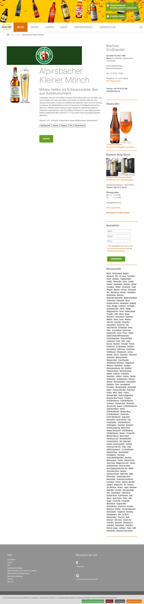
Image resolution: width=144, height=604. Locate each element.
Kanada (109, 355)
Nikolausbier (111, 460)
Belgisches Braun (130, 298)
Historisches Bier (119, 390)
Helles (109, 393)
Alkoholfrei (111, 420)
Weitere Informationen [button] (134, 601)
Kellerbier (110, 384)
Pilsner (118, 482)
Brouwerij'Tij (128, 523)
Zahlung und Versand (14, 568)
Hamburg (120, 455)
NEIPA (131, 468)
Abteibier (127, 284)
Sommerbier (111, 349)
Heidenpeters (112, 514)
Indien (109, 390)
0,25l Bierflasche (126, 401)
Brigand (109, 290)
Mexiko (122, 433)
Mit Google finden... (114, 81)
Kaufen (46, 139)
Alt (125, 485)
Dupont (109, 374)
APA (130, 498)
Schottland (130, 349)
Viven (119, 333)
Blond (121, 314)
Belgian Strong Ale (114, 431)
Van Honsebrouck (128, 509)
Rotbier (118, 509)
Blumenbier (111, 504)
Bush (127, 517)
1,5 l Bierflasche (127, 449)
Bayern (119, 406)
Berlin (109, 273)
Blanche (117, 290)
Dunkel (120, 487)
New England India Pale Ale (117, 468)
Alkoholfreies (112, 506)
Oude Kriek (111, 463)
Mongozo (110, 276)
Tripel (134, 287)
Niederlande (111, 295)
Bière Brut (127, 441)
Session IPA (111, 406)
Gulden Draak (130, 311)
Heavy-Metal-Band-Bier (115, 458)
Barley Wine (125, 428)
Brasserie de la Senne (124, 531)
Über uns (10, 582)
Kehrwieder (111, 531)
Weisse (109, 382)
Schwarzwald (123, 452)
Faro (129, 420)
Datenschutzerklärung (116, 251)
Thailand (127, 398)
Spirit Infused (121, 420)
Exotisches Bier (112, 309)
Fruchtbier (131, 276)
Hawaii (132, 463)
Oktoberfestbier (119, 382)
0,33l (134, 528)
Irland (116, 319)
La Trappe (130, 306)
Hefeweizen (111, 379)
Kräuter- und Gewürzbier (116, 444)
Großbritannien (112, 466)
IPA (127, 325)
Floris (121, 311)
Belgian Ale (118, 485)
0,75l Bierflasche (113, 414)
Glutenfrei (126, 322)
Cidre (129, 447)
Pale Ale (110, 322)
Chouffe (110, 314)
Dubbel (109, 282)
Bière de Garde (124, 466)
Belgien (126, 273)
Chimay (124, 290)
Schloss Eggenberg (125, 395)
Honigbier (110, 287)
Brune (127, 314)
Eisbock (117, 374)
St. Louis (122, 276)
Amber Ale (127, 520)
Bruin (130, 328)
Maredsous (115, 292)
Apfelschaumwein (113, 449)
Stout (109, 306)
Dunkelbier (125, 374)
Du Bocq (125, 514)
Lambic (131, 282)
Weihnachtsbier (121, 357)
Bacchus (120, 295)
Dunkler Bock (112, 496)
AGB (8, 565)
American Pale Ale (114, 447)
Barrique (110, 366)
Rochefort (110, 317)
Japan (126, 487)
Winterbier (130, 403)
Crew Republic (123, 360)
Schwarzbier (111, 325)
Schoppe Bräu (112, 395)
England (133, 303)
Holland (129, 444)
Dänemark (120, 301)
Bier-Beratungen (127, 180)
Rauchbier (129, 317)
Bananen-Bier (112, 517)
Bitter (120, 393)
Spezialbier (118, 366)
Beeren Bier (111, 479)
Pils (116, 276)
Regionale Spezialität (115, 298)
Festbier (130, 485)
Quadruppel (118, 284)
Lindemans (111, 341)
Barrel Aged (124, 436)
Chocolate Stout (113, 471)
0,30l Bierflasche (124, 422)
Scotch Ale (127, 330)
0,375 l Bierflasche (113, 417)
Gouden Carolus (113, 303)
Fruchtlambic (112, 422)
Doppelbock (129, 363)
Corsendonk (116, 330)
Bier (119, 514)
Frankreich (111, 347)
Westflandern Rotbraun (115, 363)
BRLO (115, 393)
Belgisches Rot (112, 311)
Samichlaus (119, 525)
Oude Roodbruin (113, 409)
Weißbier (128, 368)
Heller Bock (126, 493)
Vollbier (119, 376)
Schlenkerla (120, 317)
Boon (128, 301)
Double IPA (130, 433)
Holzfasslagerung (113, 428)
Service (9, 562)
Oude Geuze (117, 498)
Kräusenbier (131, 382)
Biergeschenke (112, 177)
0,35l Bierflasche (113, 412)
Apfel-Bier (110, 490)
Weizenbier (126, 287)
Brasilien (117, 344)
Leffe (116, 314)
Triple (129, 528)
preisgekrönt (125, 384)
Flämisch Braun (112, 371)
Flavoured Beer (126, 338)
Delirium (110, 520)
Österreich (133, 355)
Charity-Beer (115, 493)
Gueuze (123, 292)
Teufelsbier (131, 292)
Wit (120, 441)
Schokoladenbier (113, 338)
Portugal (124, 344)
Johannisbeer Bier (123, 477)
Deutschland (117, 273)
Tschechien (111, 301)
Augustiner (126, 417)
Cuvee (121, 319)
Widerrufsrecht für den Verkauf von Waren (22, 571)
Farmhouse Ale (112, 439)
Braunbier (129, 425)
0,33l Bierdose (127, 431)
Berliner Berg (125, 412)
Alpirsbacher (111, 512)
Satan (125, 282)
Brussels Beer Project (115, 398)
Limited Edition (112, 441)
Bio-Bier (132, 482)
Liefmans (122, 306)
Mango (128, 309)
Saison (116, 355)
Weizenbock (121, 352)
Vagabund (121, 512)
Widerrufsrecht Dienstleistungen (18, 573)
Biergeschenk (112, 360)
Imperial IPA (111, 333)
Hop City (121, 517)
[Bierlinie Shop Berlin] (120, 167)
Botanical (110, 509)
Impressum (11, 560)
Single (109, 501)
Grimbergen (122, 328)
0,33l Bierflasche (113, 401)
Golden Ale (124, 414)
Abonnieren (116, 259)
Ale (108, 292)
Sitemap (10, 579)
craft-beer (110, 403)
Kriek (118, 341)
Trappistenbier (125, 279)
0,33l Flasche (123, 496)
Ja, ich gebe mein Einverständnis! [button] (93, 601)
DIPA (131, 474)
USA (123, 341)
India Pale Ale (112, 328)
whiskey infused (113, 474)
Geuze (109, 498)
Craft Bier (110, 523)
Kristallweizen (122, 379)
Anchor (130, 352)
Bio (122, 368)
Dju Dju (109, 344)
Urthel (131, 333)
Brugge (114, 306)
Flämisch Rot (129, 460)
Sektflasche (111, 352)
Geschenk (124, 355)
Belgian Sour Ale (122, 463)
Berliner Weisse (112, 436)
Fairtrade (117, 322)
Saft (130, 496)
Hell (108, 493)
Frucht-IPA (116, 501)
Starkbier (115, 279)
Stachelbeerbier (125, 439)
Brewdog (129, 512)
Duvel (109, 279)
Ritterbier (133, 487)
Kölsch (131, 344)
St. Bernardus (121, 347)
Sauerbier (121, 425)
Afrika (122, 309)
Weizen (133, 376)
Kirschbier (110, 387)
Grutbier (110, 485)
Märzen (109, 319)
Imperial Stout (112, 452)
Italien (122, 409)
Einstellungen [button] (120, 601)
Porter (125, 333)
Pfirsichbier (111, 477)
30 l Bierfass (111, 487)
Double (120, 460)
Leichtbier (110, 482)
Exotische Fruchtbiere (125, 479)
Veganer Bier (121, 504)
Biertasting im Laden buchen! (118, 213)
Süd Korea (121, 349)
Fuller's (126, 393)
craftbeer (122, 528)
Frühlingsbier (111, 425)
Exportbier (110, 376)
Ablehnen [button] (109, 601)
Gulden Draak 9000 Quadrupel (118, 336)
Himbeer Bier (120, 403)
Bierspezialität (121, 387)
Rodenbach (124, 303)
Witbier (118, 287)
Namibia (128, 458)
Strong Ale (132, 290)
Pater (109, 330)
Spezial (124, 482)
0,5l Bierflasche (112, 433)
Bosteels (118, 523)
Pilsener (132, 379)
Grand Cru (122, 506)
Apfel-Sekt (124, 474)
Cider (124, 447)
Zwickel (126, 376)
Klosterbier (132, 387)
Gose (117, 384)
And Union (131, 390)
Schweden (110, 357)
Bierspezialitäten (125, 177)
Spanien (123, 471)
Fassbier (127, 366)
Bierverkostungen (113, 180)
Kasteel (109, 284)
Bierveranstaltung (113, 368)
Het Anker (118, 520)
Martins (128, 319)
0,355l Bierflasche (130, 406)
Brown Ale (121, 325)
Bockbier (130, 347)
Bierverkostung (125, 371)
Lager (128, 341)
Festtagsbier (111, 455)
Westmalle (117, 282)
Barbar (134, 284)
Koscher (130, 506)
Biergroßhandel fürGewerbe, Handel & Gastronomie (123, 6)
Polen (125, 498)
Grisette (118, 490)
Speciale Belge (128, 490)
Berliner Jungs (112, 528)
